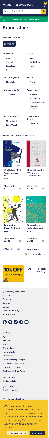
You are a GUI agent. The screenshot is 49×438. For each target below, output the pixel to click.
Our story (6, 307)
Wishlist (6, 344)
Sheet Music (17, 19)
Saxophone (10, 66)
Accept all (39, 433)
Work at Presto (9, 314)
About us (6, 295)
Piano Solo (10, 82)
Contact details (9, 381)
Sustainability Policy (11, 311)
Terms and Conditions (12, 367)
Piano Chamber (12, 125)
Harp (32, 66)
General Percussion (38, 102)
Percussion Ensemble (34, 107)
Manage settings (15, 433)
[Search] (43, 11)
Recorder (10, 70)
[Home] (4, 19)
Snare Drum (35, 98)
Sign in (5, 336)
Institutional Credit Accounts (14, 363)
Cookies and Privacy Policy (14, 371)
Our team (7, 299)
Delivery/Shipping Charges (14, 359)
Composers (33, 19)
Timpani (33, 94)
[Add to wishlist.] (20, 188)
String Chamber (12, 121)
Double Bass (35, 62)
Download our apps (11, 390)
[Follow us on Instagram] (21, 322)
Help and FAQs (9, 352)
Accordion (10, 94)
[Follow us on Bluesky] (16, 322)
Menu (8, 5)
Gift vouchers (8, 348)
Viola (32, 58)
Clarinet (9, 62)
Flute (8, 58)
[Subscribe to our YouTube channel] (27, 322)
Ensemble (34, 124)
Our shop (6, 303)
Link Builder (7, 356)
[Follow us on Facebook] (5, 322)
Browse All (9, 44)
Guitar (32, 82)
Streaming (7, 340)
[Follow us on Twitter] (11, 322)
